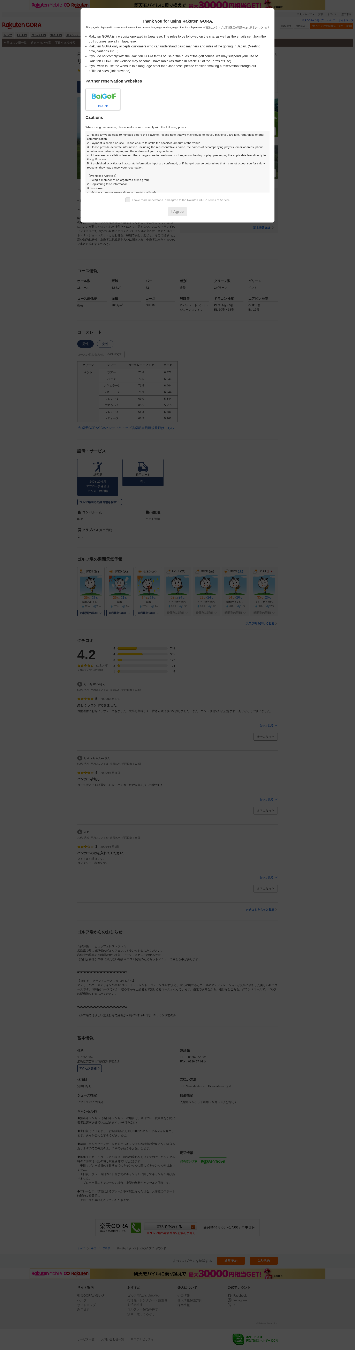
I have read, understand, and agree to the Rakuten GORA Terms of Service (181, 200)
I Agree (177, 212)
